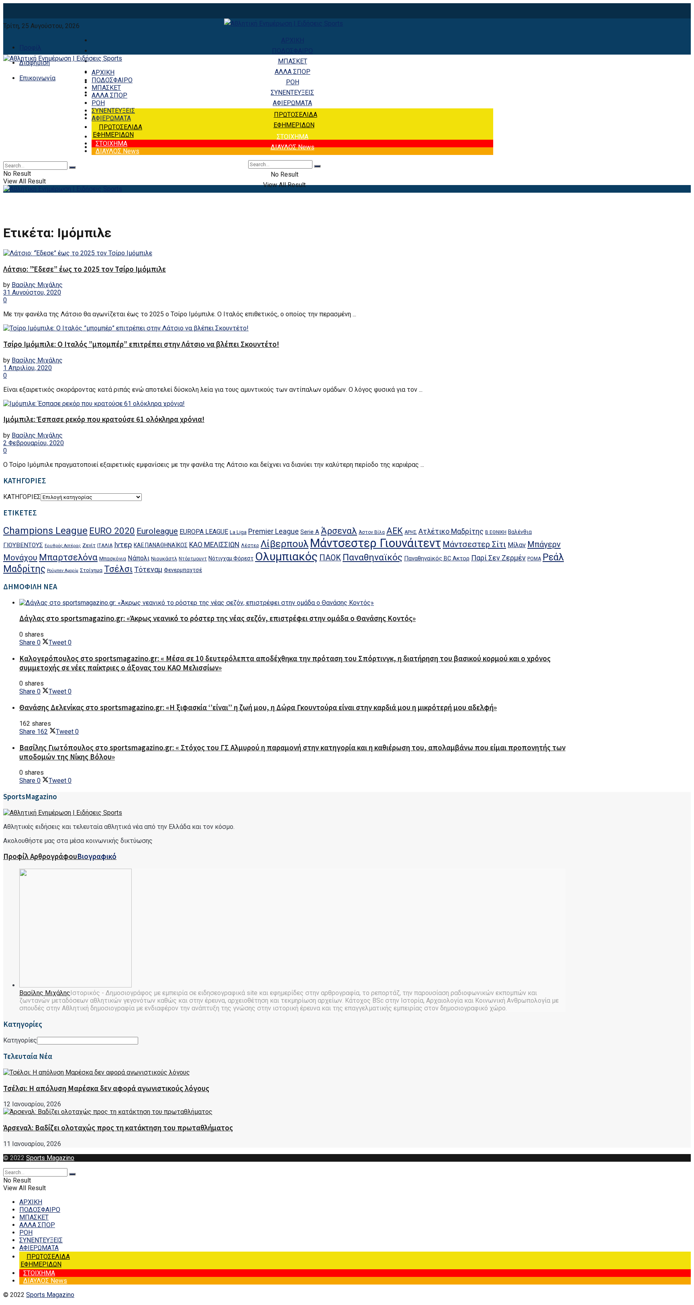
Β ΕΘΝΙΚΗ (495, 532)
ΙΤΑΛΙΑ (104, 545)
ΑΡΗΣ (410, 532)
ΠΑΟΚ (330, 557)
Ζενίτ (89, 545)
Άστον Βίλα (372, 532)
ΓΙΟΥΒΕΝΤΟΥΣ (23, 545)
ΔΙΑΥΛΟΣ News (292, 147)
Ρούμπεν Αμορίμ (62, 570)
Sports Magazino (50, 1158)
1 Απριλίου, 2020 (27, 368)
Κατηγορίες (20, 1040)
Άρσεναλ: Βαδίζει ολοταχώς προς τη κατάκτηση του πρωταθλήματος (118, 1127)
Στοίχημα (91, 570)
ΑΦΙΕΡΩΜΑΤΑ (292, 103)
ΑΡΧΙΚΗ (292, 40)
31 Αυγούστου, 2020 (32, 292)
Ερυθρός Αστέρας (63, 545)
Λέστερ (250, 545)
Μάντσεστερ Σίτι (474, 544)
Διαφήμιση (34, 63)
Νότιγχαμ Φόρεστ (230, 558)
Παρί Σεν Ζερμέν (498, 558)
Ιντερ (123, 544)
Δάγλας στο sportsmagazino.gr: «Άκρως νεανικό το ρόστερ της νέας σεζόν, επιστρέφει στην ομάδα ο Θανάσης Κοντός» (217, 618)
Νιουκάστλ (164, 559)
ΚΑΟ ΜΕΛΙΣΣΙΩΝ (214, 545)
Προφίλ (30, 47)
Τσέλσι (118, 569)
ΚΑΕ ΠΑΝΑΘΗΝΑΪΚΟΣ (161, 545)
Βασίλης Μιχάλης (37, 285)
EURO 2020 (112, 530)
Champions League (45, 530)
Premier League (273, 531)
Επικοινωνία (37, 78)
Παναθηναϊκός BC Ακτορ (436, 558)
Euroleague (157, 531)
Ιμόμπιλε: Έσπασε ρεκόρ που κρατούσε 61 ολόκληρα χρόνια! (103, 419)
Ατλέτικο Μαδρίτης (451, 531)
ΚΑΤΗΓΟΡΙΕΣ (22, 497)
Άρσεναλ (339, 530)
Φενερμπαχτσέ (183, 570)
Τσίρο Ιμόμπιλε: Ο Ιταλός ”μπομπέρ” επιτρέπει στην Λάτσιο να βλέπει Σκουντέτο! (141, 344)
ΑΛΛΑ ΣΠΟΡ (292, 71)
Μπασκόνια (112, 559)
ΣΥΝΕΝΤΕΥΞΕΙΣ (292, 92)
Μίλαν (517, 545)
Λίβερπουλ (284, 544)
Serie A (309, 531)
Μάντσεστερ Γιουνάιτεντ (375, 543)
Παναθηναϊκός (372, 557)
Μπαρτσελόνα (68, 557)
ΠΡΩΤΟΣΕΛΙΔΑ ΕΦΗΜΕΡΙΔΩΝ (117, 130)
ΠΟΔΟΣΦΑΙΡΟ (292, 51)
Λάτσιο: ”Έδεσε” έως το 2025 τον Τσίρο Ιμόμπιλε (84, 269)
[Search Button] (317, 166)
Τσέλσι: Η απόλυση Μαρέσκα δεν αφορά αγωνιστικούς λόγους (106, 1088)
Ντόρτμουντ (193, 559)
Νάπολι (138, 558)
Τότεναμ (148, 569)
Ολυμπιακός (286, 556)
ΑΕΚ (394, 531)
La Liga (238, 532)
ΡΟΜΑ (534, 559)
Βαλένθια (520, 532)
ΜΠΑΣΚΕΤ (292, 61)
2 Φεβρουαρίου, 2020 (33, 443)
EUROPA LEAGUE (204, 531)
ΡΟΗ (292, 82)
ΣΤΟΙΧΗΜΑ (292, 136)
